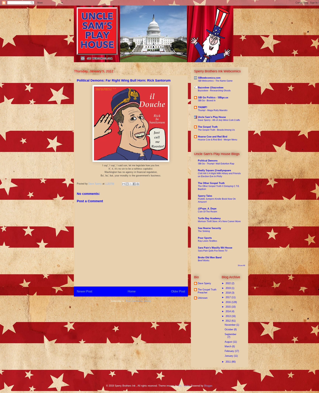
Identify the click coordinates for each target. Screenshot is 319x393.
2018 (228, 292)
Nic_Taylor (183, 385)
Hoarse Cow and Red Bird (212, 136)
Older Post (178, 291)
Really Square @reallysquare (214, 170)
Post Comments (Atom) (138, 301)
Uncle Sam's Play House (212, 117)
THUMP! (202, 107)
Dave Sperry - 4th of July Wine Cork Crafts (219, 120)
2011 (228, 361)
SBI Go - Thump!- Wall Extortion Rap (216, 163)
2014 (228, 311)
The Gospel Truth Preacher (207, 291)
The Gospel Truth (208, 126)
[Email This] (124, 184)
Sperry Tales (205, 195)
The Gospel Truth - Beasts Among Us (216, 130)
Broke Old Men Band (210, 257)
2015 (228, 306)
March (228, 346)
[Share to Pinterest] (138, 184)
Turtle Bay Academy (209, 218)
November (230, 324)
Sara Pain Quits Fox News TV (212, 250)
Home (132, 291)
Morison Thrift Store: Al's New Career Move (219, 221)
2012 (228, 320)
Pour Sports (205, 238)
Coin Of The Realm (207, 211)
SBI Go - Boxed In (207, 100)
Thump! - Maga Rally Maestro (212, 110)
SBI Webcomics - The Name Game (215, 81)
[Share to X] (131, 184)
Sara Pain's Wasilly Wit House (215, 247)
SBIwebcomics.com (209, 77)
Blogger (208, 385)
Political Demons (207, 160)
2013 (228, 316)
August (229, 341)
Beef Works (203, 260)
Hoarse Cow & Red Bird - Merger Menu (217, 139)
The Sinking (204, 231)
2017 (228, 297)
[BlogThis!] (127, 184)
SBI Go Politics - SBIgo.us (213, 97)
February (230, 351)
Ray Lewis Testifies (207, 241)
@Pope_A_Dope (207, 208)
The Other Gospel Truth (211, 183)
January (229, 355)
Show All (241, 265)
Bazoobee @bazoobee (210, 87)
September (230, 334)
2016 (228, 302)
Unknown (202, 298)
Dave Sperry (204, 283)
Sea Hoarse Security (209, 228)
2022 (228, 283)
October (229, 329)
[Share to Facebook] (134, 184)
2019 (228, 288)
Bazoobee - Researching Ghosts (214, 90)
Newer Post (84, 291)
